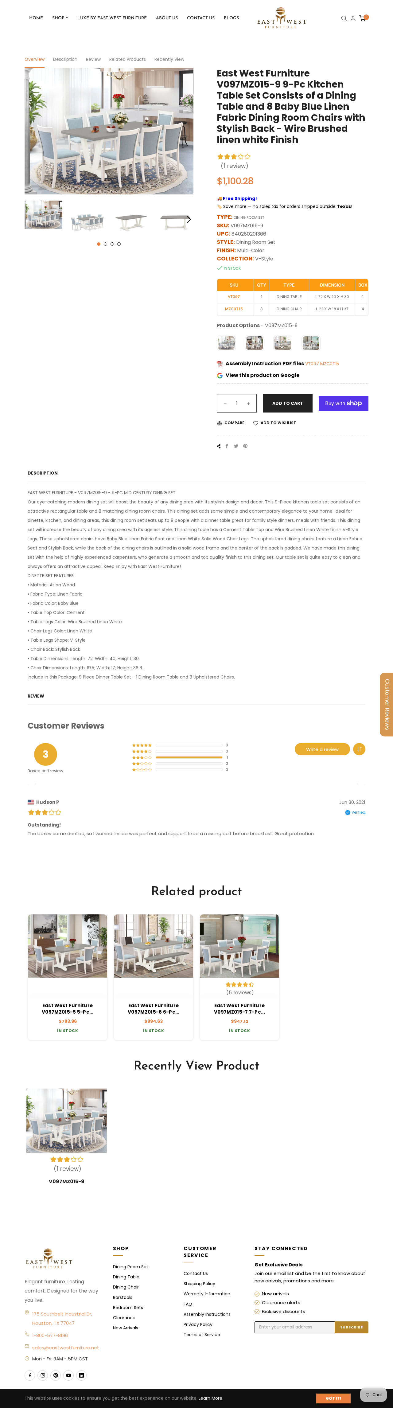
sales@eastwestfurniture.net (65, 1347)
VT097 (312, 364)
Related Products (127, 59)
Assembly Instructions (207, 1314)
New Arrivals (125, 1328)
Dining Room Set (130, 1267)
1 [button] (98, 244)
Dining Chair (126, 1287)
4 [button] (119, 244)
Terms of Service (202, 1335)
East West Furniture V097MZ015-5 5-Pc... (67, 1008)
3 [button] (112, 244)
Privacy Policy (198, 1324)
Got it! (333, 1398)
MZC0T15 (329, 364)
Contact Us (196, 1273)
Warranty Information (207, 1294)
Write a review (322, 749)
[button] (359, 749)
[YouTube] (68, 1375)
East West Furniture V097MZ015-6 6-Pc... (153, 1008)
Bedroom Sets (128, 1307)
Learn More (210, 1398)
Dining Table (126, 1277)
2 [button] (105, 244)
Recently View (169, 59)
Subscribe (351, 1327)
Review (93, 59)
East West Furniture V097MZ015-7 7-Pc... (239, 1008)
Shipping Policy (199, 1284)
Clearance (124, 1318)
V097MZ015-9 (66, 1181)
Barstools (122, 1297)
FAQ (188, 1304)
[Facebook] (30, 1375)
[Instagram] (42, 1375)
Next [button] (188, 219)
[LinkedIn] (81, 1375)
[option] (68, 977)
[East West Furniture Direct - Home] (63, 1259)
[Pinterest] (55, 1375)
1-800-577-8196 (50, 1335)
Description (65, 59)
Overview (35, 59)
